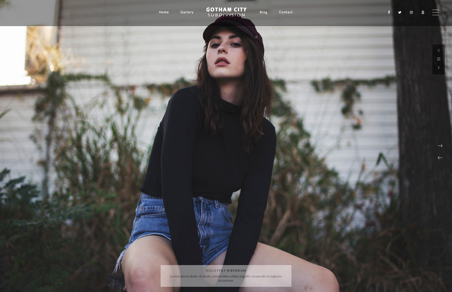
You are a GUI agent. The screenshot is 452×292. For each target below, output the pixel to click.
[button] (440, 158)
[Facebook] (387, 12)
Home (164, 12)
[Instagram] (410, 12)
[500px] (421, 12)
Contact (286, 12)
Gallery (187, 12)
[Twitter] (398, 12)
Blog (264, 12)
